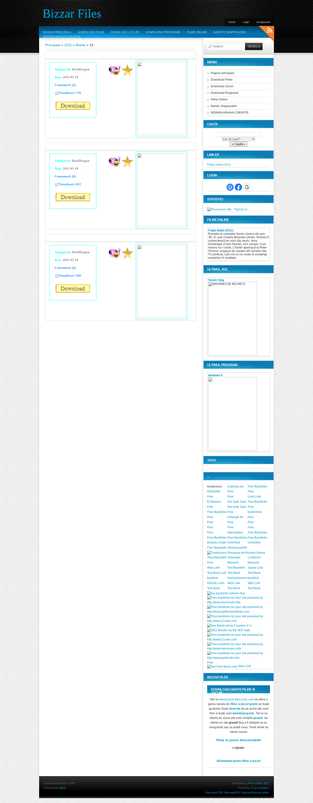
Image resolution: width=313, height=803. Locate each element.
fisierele (234, 708)
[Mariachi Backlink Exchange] (237, 563)
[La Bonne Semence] (257, 558)
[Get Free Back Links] (222, 666)
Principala (52, 45)
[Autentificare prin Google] (247, 187)
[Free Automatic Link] (237, 492)
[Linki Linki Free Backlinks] (257, 497)
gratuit (258, 718)
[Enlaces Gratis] (217, 543)
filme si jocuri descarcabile (238, 740)
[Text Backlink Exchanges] (237, 568)
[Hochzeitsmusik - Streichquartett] (237, 578)
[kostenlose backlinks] (257, 512)
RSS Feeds (266, 34)
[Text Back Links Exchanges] (257, 573)
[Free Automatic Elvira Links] (237, 528)
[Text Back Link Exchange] (217, 573)
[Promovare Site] (227, 209)
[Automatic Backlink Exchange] (237, 558)
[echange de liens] (237, 517)
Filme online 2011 (219, 164)
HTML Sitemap (225, 792)
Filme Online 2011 (258, 783)
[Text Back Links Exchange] (237, 573)
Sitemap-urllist (260, 792)
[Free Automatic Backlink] (217, 663)
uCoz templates (259, 787)
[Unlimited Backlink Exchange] (237, 543)
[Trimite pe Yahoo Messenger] (115, 75)
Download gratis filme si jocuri (240, 761)
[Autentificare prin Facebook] (238, 187)
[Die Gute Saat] (237, 502)
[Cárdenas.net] (237, 487)
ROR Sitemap (243, 792)
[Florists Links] (217, 583)
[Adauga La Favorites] (127, 75)
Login (246, 22)
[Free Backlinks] (257, 487)
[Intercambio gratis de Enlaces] (237, 533)
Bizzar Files (72, 13)
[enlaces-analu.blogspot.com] (257, 563)
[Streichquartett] (237, 548)
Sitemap (210, 792)
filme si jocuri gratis (244, 704)
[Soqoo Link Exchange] (257, 568)
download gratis (243, 713)
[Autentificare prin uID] (230, 187)
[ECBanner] (217, 502)
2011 (68, 45)
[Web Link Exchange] (217, 568)
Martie (81, 45)
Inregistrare (263, 22)
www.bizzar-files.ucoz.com (236, 699)
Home (231, 22)
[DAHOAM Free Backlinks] (217, 492)
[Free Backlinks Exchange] (217, 512)
